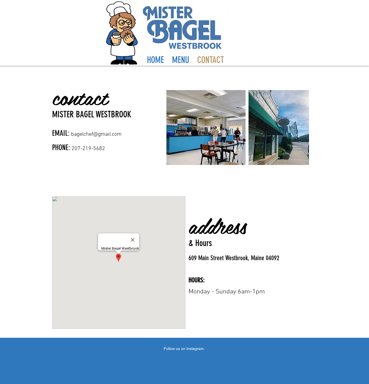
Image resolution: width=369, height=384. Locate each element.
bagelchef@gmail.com (96, 134)
